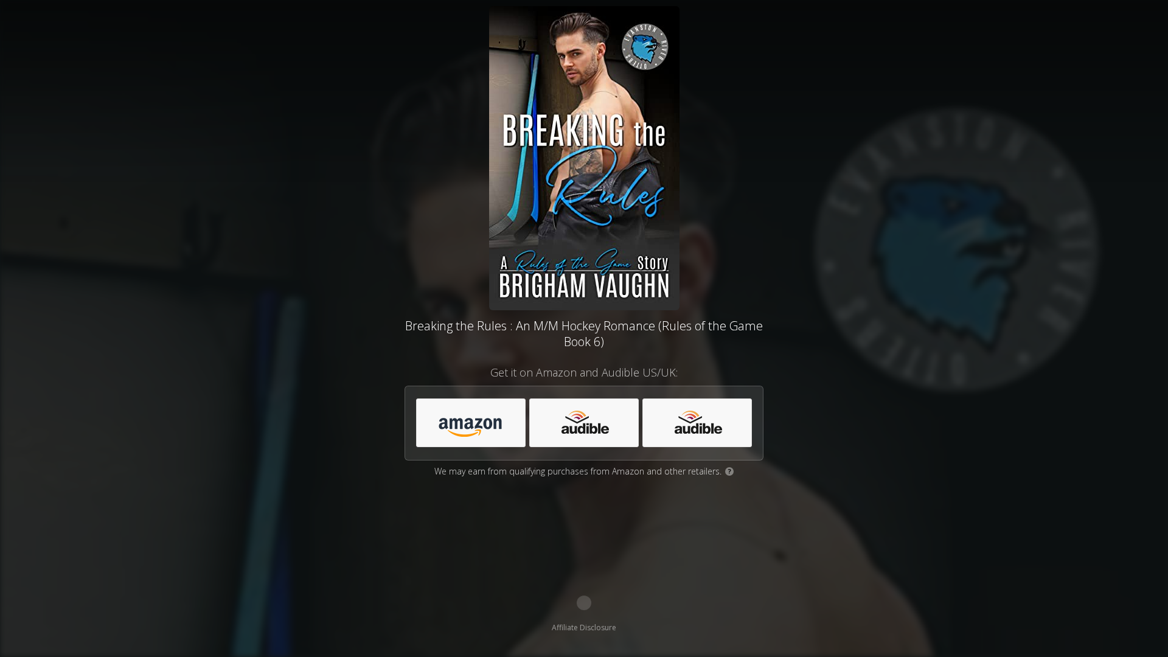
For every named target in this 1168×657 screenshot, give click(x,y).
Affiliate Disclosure (584, 627)
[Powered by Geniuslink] (584, 603)
